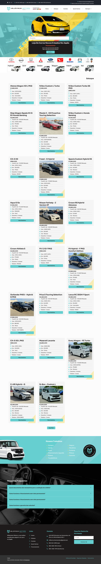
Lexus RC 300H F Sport (79, 295)
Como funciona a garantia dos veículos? (22, 505)
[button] (50, 488)
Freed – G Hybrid (46, 159)
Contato (65, 8)
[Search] (70, 38)
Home (47, 8)
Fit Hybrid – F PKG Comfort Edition (77, 250)
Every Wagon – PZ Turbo (79, 341)
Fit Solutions (27, 560)
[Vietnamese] (40, 9)
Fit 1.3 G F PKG (45, 249)
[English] (33, 9)
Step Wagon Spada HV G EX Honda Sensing (21, 114)
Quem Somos (76, 8)
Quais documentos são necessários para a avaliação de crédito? (29, 487)
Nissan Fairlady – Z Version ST (47, 204)
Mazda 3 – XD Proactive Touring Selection (49, 114)
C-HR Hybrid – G (17, 384)
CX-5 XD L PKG (17, 341)
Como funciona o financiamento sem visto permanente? (27, 493)
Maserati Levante (47, 341)
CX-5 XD (14, 159)
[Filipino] (34, 9)
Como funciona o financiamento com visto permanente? (27, 499)
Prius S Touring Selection (50, 295)
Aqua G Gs (15, 203)
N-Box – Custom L (47, 384)
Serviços (87, 8)
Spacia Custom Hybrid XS (80, 159)
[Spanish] (39, 9)
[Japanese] (36, 9)
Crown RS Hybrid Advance (76, 204)
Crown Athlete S (17, 249)
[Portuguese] (37, 9)
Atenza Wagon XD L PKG (21, 86)
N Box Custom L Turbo (49, 86)
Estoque (56, 8)
